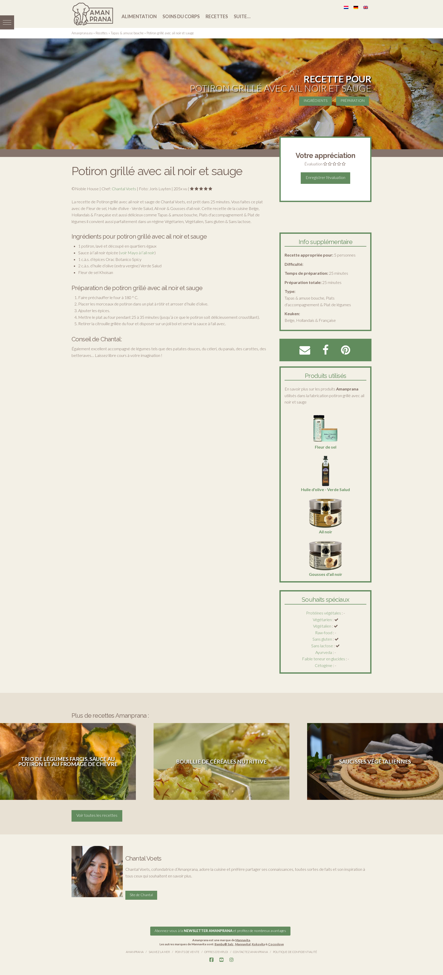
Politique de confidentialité (295, 951)
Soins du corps (181, 16)
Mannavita (242, 940)
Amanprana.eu (82, 33)
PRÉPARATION (352, 100)
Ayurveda (323, 652)
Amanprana (135, 951)
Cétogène (323, 665)
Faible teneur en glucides (323, 658)
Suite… (242, 16)
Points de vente (187, 951)
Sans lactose (322, 645)
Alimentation (139, 16)
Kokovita (258, 944)
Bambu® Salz (224, 944)
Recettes (217, 16)
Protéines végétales (323, 612)
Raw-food (323, 632)
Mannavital (242, 944)
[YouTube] (221, 960)
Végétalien (322, 625)
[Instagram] (231, 960)
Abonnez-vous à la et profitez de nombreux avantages (220, 930)
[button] (7, 22)
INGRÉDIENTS (315, 100)
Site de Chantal (141, 895)
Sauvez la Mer (159, 951)
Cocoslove (276, 944)
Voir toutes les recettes (96, 815)
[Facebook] (211, 960)
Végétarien (322, 619)
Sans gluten (322, 639)
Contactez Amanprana (250, 951)
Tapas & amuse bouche (127, 33)
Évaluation (313, 163)
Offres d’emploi (216, 951)
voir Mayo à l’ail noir (137, 252)
